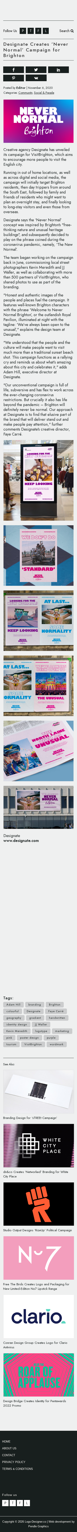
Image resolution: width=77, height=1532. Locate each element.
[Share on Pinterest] (13, 77)
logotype (41, 1031)
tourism (11, 1044)
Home (6, 1441)
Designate (33, 1011)
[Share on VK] (36, 77)
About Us (9, 1448)
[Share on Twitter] (36, 69)
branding (34, 1005)
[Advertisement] (38, 917)
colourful (12, 1011)
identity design (16, 1024)
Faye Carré (56, 1011)
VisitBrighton (33, 1044)
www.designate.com (21, 840)
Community (25, 93)
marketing (62, 1031)
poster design (29, 1038)
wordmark (57, 1044)
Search (65, 30)
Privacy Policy (13, 1462)
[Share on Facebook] (13, 69)
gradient (35, 1018)
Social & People (44, 93)
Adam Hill (13, 1005)
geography (13, 1018)
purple (51, 1038)
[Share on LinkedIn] (58, 69)
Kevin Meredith (16, 1031)
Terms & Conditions (17, 1468)
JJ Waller (41, 1024)
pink (9, 1038)
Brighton (55, 1005)
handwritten (57, 1018)
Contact (8, 1455)
